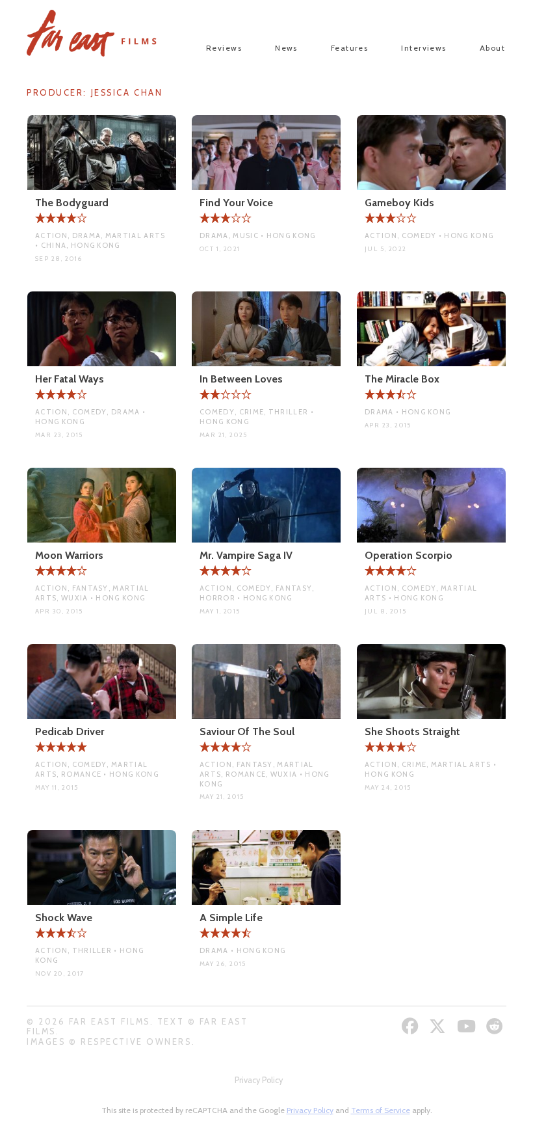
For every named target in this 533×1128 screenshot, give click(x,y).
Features (350, 48)
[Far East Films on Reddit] (496, 1026)
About (492, 48)
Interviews (423, 48)
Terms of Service (380, 1110)
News (286, 48)
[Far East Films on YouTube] (468, 1026)
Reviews (224, 48)
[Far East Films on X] (439, 1026)
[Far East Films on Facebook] (412, 1026)
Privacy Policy (259, 1080)
